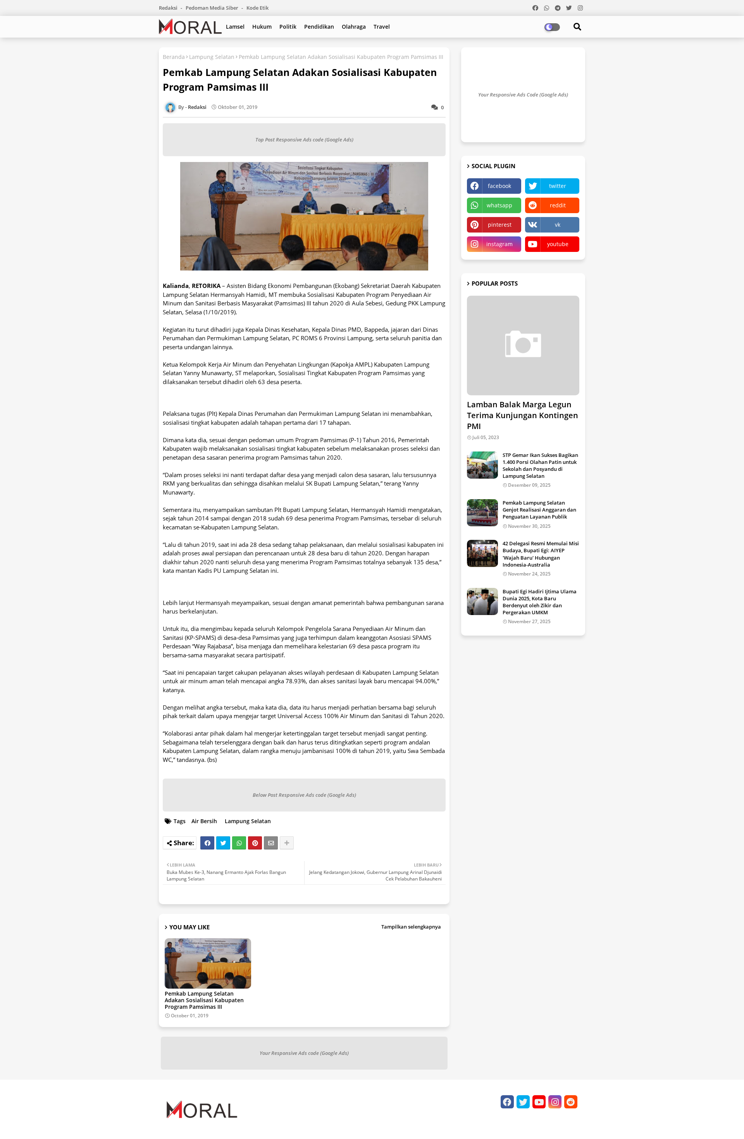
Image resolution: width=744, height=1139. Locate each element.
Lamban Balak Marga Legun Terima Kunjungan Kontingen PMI (522, 415)
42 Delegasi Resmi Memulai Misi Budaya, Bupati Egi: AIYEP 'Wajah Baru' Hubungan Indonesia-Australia (541, 554)
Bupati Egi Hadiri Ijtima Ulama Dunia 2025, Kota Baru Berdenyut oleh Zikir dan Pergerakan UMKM (540, 602)
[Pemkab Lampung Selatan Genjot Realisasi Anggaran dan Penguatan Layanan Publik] (482, 512)
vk (557, 224)
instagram (499, 244)
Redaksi (169, 7)
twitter (557, 186)
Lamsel (235, 26)
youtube (557, 244)
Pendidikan (319, 26)
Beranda (174, 56)
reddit (558, 205)
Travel (382, 26)
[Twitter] (223, 843)
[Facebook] (207, 843)
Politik (287, 26)
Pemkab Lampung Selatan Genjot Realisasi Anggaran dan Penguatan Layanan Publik (539, 509)
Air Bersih (204, 821)
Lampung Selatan (211, 56)
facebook (499, 186)
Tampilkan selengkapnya (411, 926)
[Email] (271, 843)
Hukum (262, 26)
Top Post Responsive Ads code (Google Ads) (304, 139)
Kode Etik (257, 7)
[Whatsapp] (239, 843)
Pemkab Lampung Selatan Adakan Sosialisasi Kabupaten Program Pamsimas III (204, 1000)
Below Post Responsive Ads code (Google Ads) (304, 794)
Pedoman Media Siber (212, 7)
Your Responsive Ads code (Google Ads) (304, 1052)
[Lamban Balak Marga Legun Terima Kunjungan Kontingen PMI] (523, 345)
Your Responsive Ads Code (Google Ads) (523, 94)
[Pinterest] (255, 843)
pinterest (500, 224)
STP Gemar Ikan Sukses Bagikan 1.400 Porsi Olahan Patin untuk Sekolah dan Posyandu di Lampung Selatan (540, 465)
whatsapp (499, 205)
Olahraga (354, 26)
